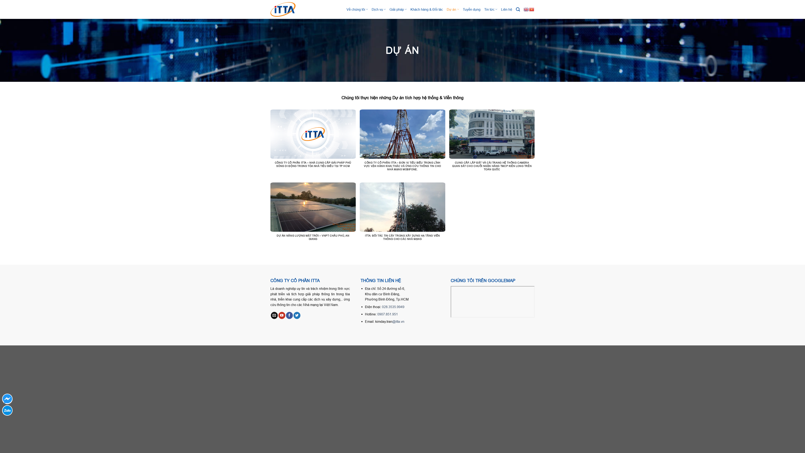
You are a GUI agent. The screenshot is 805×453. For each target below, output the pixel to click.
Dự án (451, 9)
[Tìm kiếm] (518, 9)
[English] (526, 9)
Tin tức (489, 9)
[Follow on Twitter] (296, 315)
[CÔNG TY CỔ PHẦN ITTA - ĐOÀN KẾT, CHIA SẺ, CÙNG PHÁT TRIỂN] (287, 9)
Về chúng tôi (356, 9)
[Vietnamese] (532, 9)
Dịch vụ (377, 9)
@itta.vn (398, 321)
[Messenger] (7, 399)
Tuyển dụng (471, 9)
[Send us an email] (274, 315)
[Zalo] (7, 410)
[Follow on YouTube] (281, 315)
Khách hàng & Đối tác (426, 9)
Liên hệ (506, 9)
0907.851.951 (387, 314)
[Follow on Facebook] (289, 315)
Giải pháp (397, 9)
